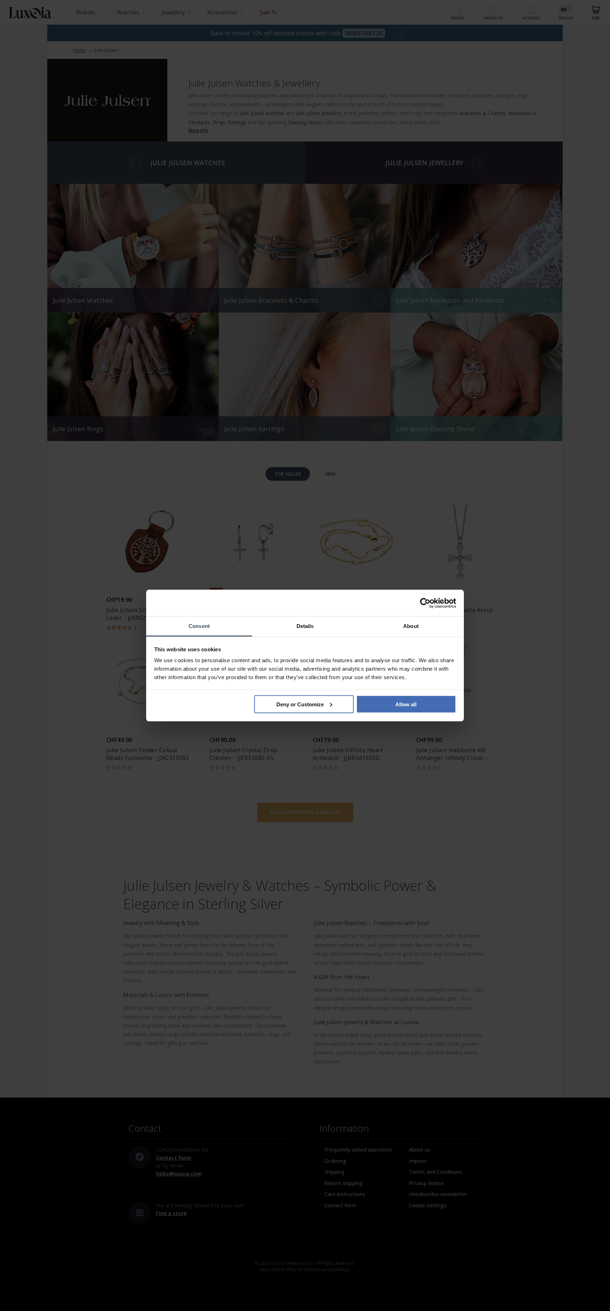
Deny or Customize (300, 704)
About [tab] (411, 626)
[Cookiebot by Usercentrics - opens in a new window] (425, 603)
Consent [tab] (199, 626)
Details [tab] (305, 626)
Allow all (406, 704)
